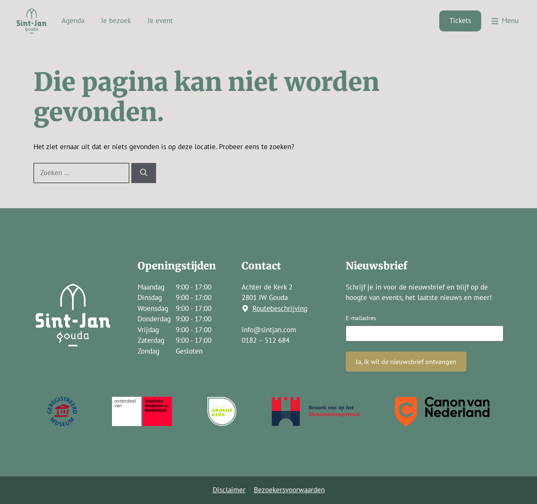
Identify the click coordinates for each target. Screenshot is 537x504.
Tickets (460, 20)
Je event (160, 20)
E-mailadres (361, 318)
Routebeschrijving (280, 308)
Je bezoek (116, 20)
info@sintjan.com (269, 329)
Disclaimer (229, 489)
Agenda (73, 20)
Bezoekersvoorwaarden (289, 489)
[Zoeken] (143, 173)
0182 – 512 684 (265, 340)
